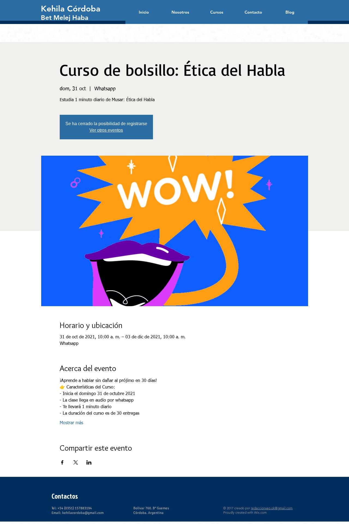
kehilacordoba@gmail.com (83, 513)
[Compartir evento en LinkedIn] (89, 462)
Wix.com (260, 512)
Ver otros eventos (106, 130)
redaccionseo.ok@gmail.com (272, 508)
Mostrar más (71, 423)
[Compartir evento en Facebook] (62, 462)
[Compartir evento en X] (75, 462)
